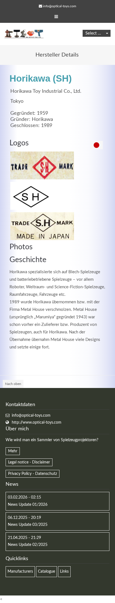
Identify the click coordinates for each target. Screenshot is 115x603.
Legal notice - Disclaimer (29, 462)
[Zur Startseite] (24, 34)
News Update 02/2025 (27, 545)
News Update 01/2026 (27, 505)
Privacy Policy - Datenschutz (32, 474)
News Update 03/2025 (27, 525)
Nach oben (13, 383)
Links (64, 571)
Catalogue (46, 571)
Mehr (12, 451)
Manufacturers (20, 571)
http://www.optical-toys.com (36, 422)
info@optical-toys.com (59, 6)
